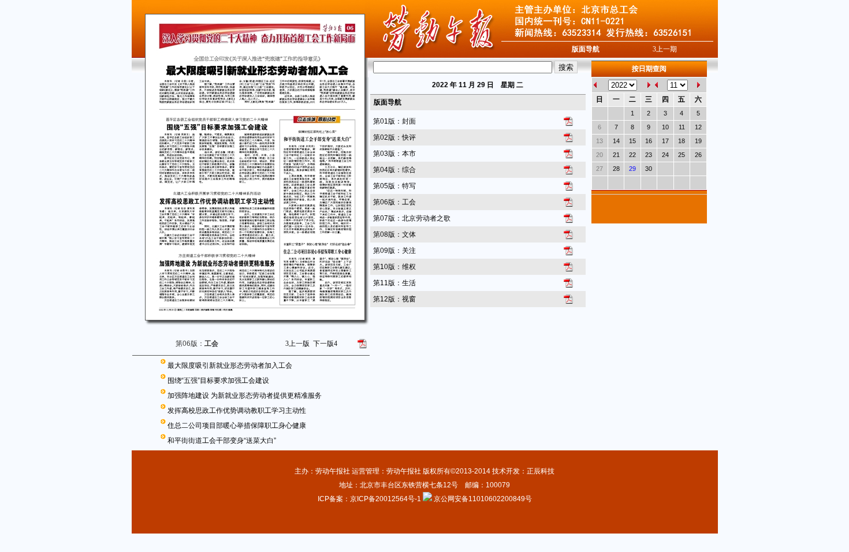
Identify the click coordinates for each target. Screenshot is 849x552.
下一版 (325, 344)
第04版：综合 (394, 170)
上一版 (297, 344)
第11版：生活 (394, 283)
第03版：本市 (394, 154)
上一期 (665, 49)
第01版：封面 (394, 121)
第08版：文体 (394, 234)
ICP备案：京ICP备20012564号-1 (370, 499)
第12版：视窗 (394, 299)
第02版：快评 (394, 137)
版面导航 (585, 49)
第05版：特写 (394, 186)
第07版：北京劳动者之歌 (411, 218)
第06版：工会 (394, 202)
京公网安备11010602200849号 (483, 499)
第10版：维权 (394, 267)
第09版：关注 (394, 251)
